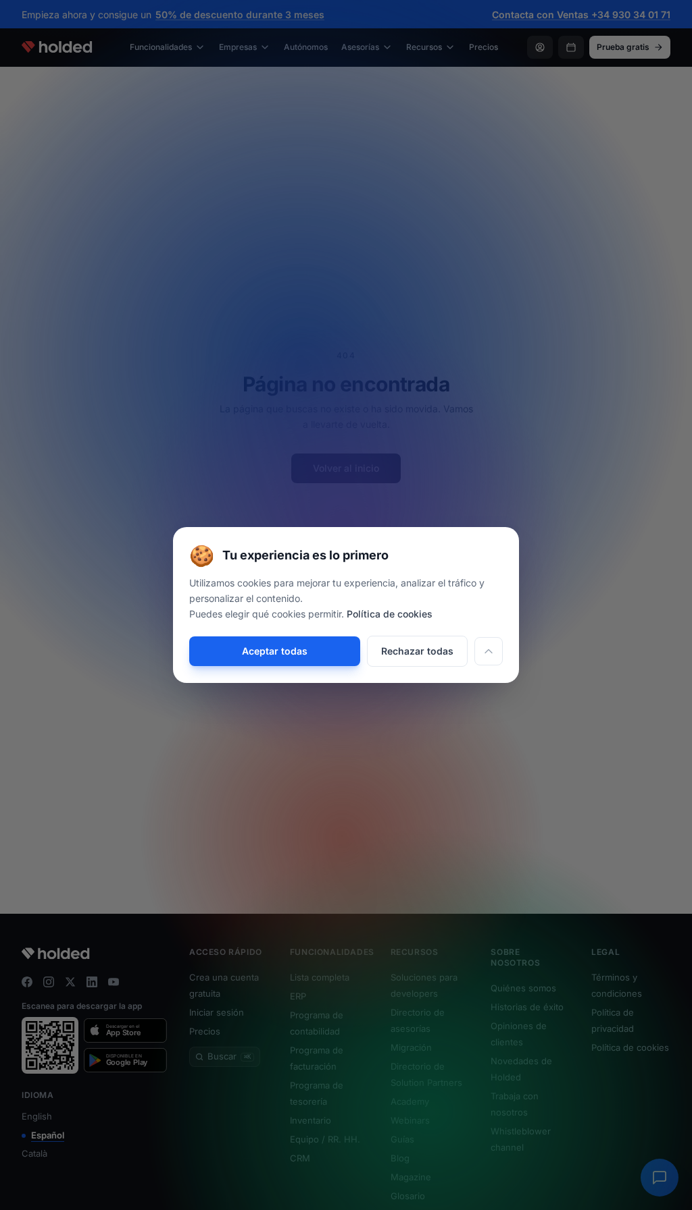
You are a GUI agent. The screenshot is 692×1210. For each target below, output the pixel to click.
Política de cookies (389, 614)
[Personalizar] (488, 651)
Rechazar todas (417, 651)
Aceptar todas (274, 651)
